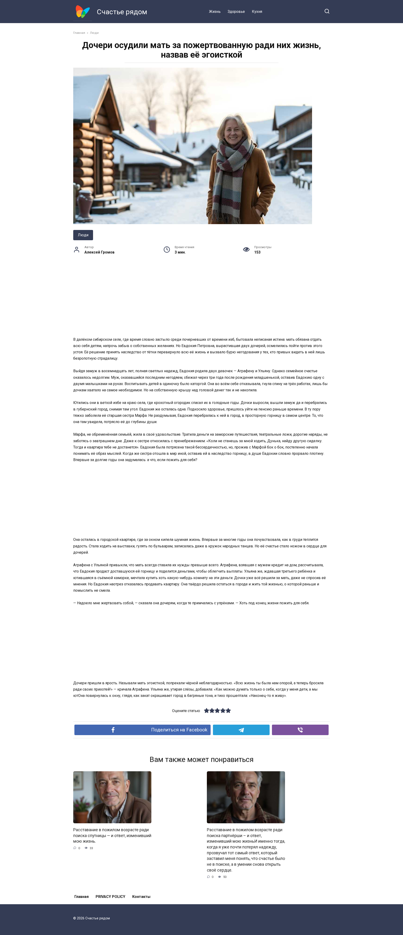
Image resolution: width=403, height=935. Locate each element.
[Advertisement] (201, 301)
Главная (81, 896)
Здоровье (236, 11)
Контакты (141, 896)
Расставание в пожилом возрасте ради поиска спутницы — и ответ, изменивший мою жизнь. (112, 835)
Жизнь (215, 11)
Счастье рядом (122, 12)
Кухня (257, 11)
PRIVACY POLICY (110, 896)
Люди (83, 235)
